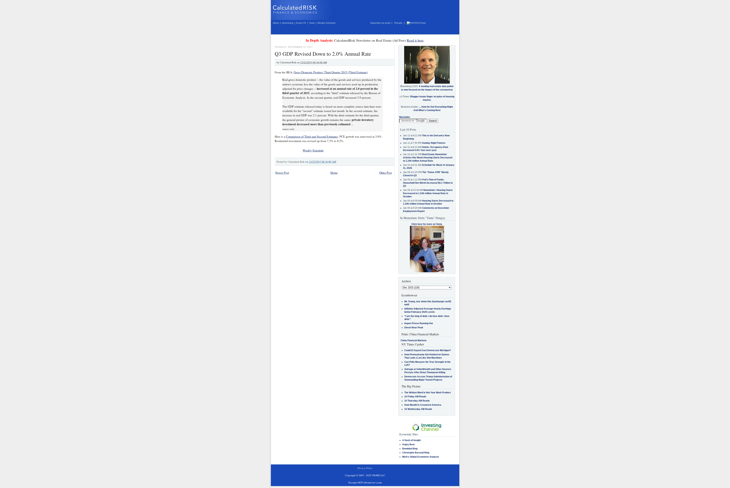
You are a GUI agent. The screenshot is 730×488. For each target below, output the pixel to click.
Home (334, 173)
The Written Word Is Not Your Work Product (427, 392)
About (276, 23)
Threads (398, 23)
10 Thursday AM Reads (417, 400)
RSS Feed (420, 23)
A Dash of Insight (411, 440)
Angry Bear (408, 444)
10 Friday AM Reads (415, 396)
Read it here (415, 40)
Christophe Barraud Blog (415, 452)
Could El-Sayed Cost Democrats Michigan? (427, 350)
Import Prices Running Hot (418, 323)
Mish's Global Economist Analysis (420, 456)
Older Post (385, 173)
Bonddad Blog (409, 448)
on (320, 161)
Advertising (287, 23)
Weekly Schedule (326, 23)
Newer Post (282, 173)
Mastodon (404, 117)
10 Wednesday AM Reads (418, 409)
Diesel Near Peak (413, 327)
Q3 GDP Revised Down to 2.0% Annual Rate (323, 53)
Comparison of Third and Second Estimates (312, 136)
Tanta (312, 23)
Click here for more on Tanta (426, 224)
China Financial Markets (414, 340)
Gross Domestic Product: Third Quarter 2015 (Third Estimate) (331, 72)
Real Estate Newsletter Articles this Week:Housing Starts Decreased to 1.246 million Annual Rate (427, 157)
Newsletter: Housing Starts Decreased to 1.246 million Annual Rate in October (428, 193)
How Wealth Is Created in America (422, 405)
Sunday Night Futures (433, 143)
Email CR (301, 23)
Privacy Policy (365, 468)
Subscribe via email (380, 23)
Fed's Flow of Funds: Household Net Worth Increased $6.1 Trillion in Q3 (428, 182)
